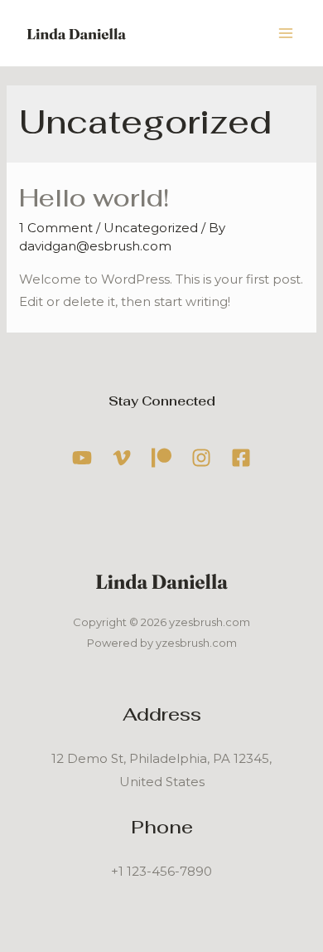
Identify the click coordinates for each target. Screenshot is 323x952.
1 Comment (56, 228)
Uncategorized (151, 228)
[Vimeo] (122, 458)
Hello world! (94, 198)
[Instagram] (201, 458)
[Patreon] (161, 458)
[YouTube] (82, 458)
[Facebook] (241, 458)
